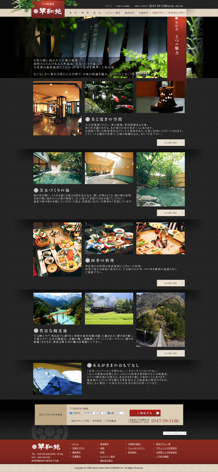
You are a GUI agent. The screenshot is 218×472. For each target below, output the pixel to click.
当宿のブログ (78, 448)
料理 (102, 452)
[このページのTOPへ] (174, 433)
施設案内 (76, 452)
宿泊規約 (132, 452)
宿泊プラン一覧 (163, 444)
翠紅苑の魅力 (106, 460)
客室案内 (104, 444)
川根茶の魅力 (134, 444)
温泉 (102, 448)
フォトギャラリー (136, 448)
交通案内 (76, 456)
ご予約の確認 (162, 456)
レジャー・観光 (107, 456)
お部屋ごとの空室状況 (166, 452)
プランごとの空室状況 (166, 448)
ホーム (75, 444)
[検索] (145, 413)
